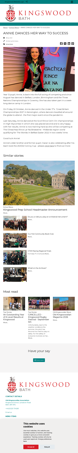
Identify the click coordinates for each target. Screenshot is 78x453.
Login (22, 2)
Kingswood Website (12, 2)
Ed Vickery (15, 41)
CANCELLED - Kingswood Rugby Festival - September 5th (38, 318)
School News (14, 28)
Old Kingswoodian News (62, 312)
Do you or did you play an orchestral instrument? (48, 217)
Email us (8, 412)
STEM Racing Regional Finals (39, 251)
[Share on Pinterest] (72, 44)
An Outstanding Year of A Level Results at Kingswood (13, 317)
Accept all (31, 447)
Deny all (47, 447)
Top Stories (7, 312)
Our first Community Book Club (41, 234)
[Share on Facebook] (61, 44)
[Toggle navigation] (72, 2)
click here (49, 146)
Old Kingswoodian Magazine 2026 (62, 315)
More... (5, 213)
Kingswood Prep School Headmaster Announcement (35, 209)
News (5, 28)
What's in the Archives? (37, 268)
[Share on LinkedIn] (69, 44)
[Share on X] (65, 44)
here (25, 441)
